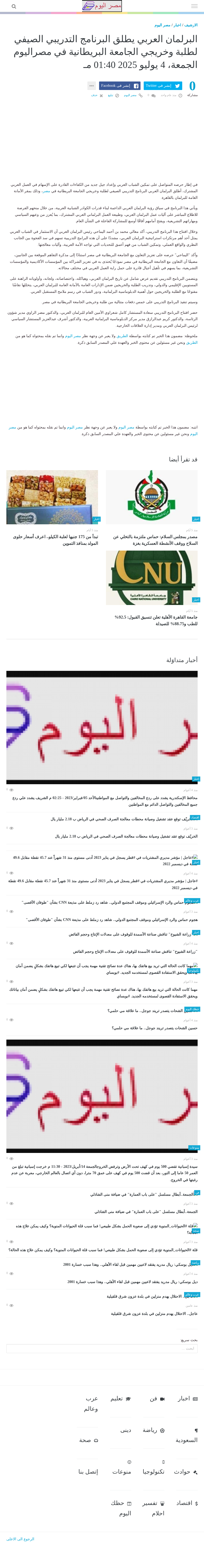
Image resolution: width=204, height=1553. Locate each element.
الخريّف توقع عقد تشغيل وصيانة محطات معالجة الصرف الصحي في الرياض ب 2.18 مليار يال (126, 836)
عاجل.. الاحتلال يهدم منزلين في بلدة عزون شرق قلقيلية (154, 1314)
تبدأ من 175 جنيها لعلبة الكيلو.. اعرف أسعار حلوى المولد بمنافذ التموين (55, 540)
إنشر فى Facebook (115, 86)
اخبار (177, 25)
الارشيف (191, 25)
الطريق (122, 336)
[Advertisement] (102, 148)
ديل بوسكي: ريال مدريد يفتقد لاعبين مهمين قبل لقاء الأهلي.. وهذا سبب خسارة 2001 (132, 1282)
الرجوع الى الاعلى (20, 1539)
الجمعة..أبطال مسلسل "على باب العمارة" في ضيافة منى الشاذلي (146, 1212)
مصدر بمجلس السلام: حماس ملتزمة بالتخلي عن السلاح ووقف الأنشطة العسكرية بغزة (155, 540)
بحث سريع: (189, 1340)
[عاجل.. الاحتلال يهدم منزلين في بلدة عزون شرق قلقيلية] (102, 1296)
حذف (94, 95)
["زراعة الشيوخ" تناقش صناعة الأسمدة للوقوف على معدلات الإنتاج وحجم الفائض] (102, 934)
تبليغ (111, 95)
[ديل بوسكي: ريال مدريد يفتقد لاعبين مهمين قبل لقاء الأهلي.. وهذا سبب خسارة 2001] (102, 1264)
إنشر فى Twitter (158, 86)
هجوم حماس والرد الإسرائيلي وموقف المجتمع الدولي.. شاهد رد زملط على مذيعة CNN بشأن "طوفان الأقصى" (112, 920)
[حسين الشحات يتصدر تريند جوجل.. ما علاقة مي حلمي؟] (102, 1011)
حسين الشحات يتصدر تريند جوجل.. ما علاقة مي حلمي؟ (155, 1028)
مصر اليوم (163, 25)
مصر (46, 191)
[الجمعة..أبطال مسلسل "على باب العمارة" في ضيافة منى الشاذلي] (102, 1194)
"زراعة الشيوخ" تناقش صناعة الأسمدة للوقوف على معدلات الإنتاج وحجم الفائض (135, 952)
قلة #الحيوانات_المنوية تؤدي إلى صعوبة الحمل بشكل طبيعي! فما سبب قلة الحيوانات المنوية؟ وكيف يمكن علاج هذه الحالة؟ (103, 1250)
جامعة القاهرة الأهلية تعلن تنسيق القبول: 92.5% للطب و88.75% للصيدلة (156, 620)
